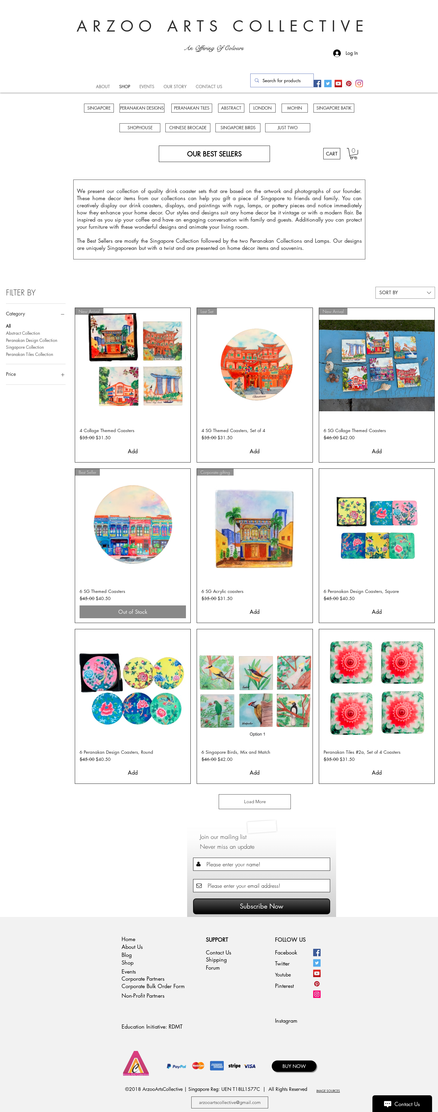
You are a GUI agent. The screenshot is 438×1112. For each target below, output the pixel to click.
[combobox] (405, 293)
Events (129, 971)
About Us (132, 946)
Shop (127, 962)
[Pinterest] (348, 83)
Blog (127, 954)
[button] (353, 153)
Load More (255, 801)
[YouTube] (338, 83)
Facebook (286, 952)
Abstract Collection (23, 333)
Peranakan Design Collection (31, 340)
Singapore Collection (25, 347)
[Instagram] (359, 83)
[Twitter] (328, 83)
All (8, 326)
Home (128, 939)
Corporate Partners (143, 978)
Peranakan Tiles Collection (29, 354)
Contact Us (218, 952)
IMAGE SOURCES (328, 1090)
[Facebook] (317, 83)
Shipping (216, 959)
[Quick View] (376, 526)
